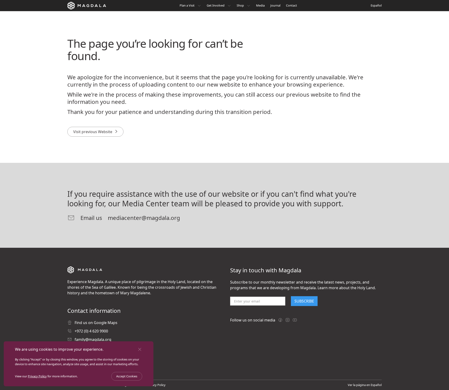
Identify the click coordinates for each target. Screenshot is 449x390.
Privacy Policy (37, 376)
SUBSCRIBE (304, 301)
